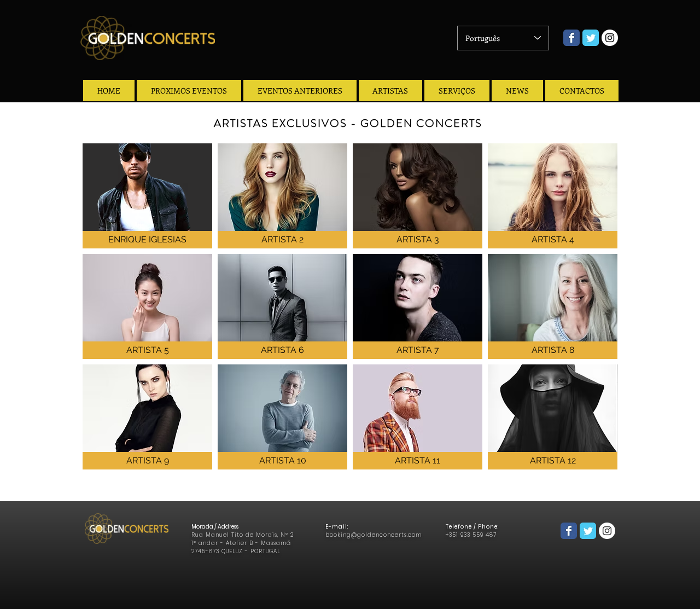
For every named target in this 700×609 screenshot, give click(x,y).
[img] (282, 195)
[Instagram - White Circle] (610, 38)
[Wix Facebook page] (571, 38)
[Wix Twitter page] (590, 38)
